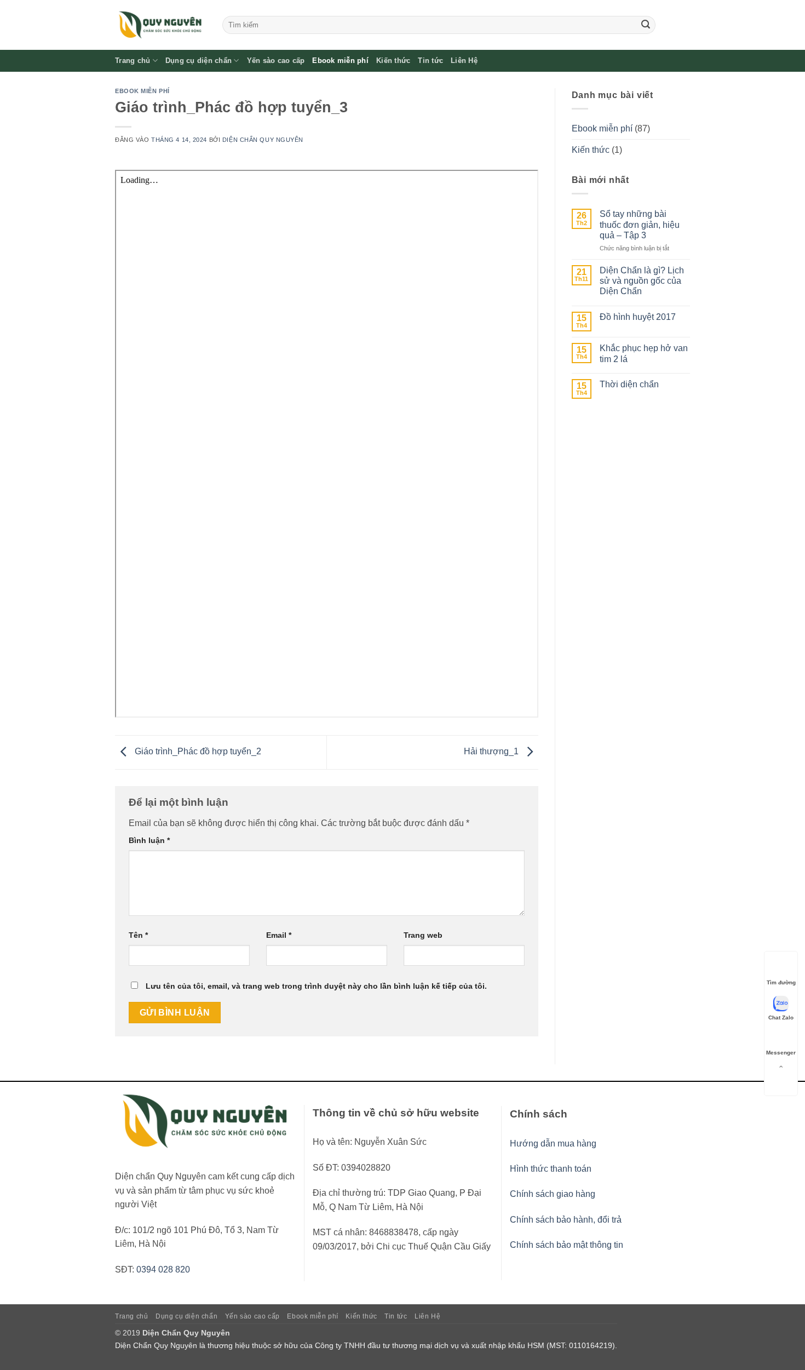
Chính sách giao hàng (552, 1194)
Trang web (423, 935)
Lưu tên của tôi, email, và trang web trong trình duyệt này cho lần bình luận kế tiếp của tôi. (316, 986)
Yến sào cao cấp (276, 60)
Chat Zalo (781, 1017)
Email (278, 935)
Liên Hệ (464, 60)
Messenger (781, 1053)
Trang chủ (132, 60)
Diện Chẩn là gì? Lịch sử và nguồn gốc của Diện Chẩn (642, 281)
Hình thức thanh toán (550, 1168)
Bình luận (149, 840)
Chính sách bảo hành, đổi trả (566, 1219)
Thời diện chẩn (629, 384)
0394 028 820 (163, 1269)
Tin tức (430, 60)
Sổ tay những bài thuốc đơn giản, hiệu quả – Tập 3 (640, 224)
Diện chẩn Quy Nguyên (262, 139)
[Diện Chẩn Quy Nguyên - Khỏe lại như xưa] (160, 25)
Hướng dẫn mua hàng (553, 1143)
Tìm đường (781, 982)
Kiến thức (393, 60)
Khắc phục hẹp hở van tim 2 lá (644, 353)
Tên (138, 935)
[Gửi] (645, 25)
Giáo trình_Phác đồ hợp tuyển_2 (197, 751)
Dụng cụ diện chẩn (198, 60)
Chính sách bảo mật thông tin (566, 1244)
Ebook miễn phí (340, 60)
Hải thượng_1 (492, 751)
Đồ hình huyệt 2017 (638, 317)
